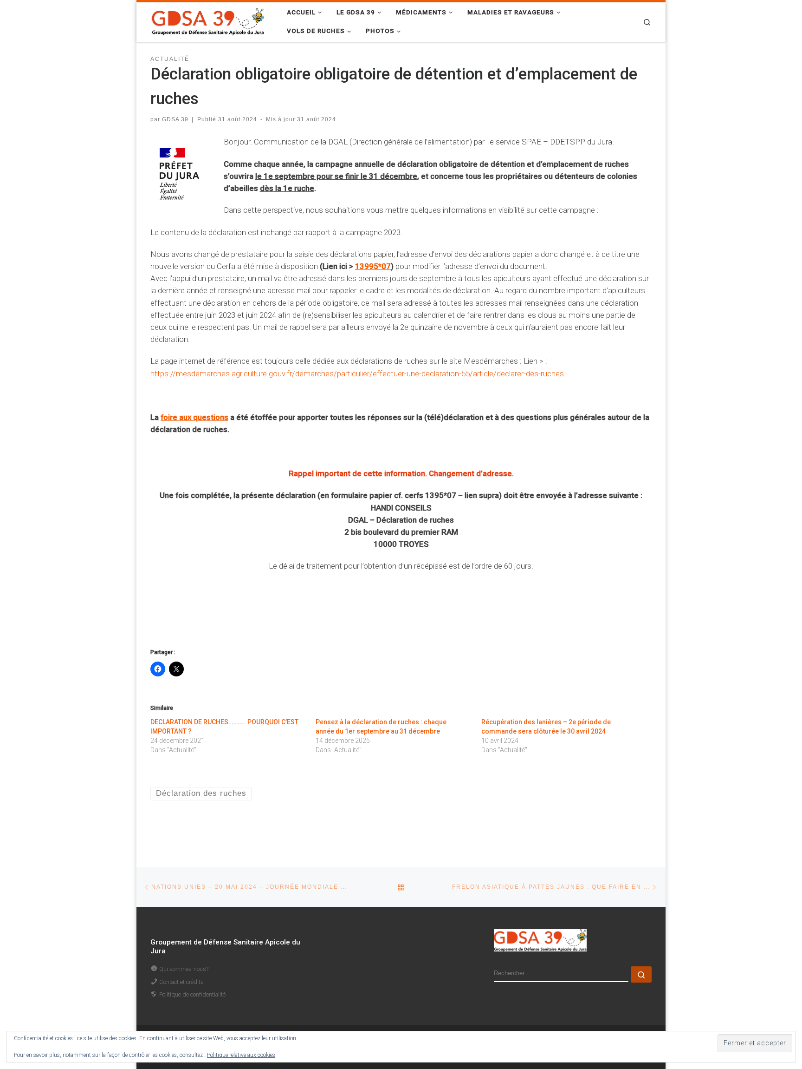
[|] (208, 21)
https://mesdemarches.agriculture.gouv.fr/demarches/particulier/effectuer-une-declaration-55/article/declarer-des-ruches (357, 373)
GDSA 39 (175, 119)
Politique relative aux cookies (241, 1055)
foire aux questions (194, 417)
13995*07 (373, 266)
